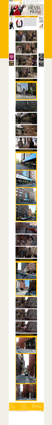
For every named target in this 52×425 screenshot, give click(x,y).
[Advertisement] (11, 41)
